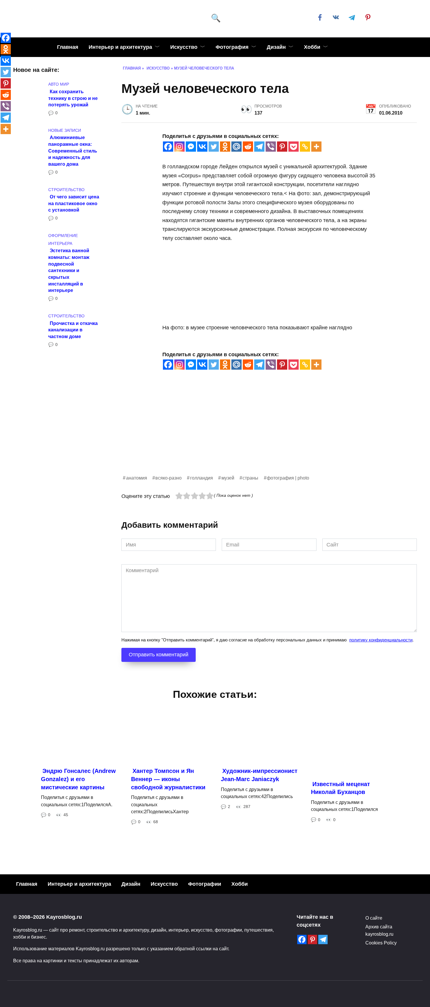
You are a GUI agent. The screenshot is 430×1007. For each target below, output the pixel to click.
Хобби (312, 47)
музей (227, 477)
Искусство (183, 47)
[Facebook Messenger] (191, 146)
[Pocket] (293, 146)
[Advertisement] (269, 433)
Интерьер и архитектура (120, 47)
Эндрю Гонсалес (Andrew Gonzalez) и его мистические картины (78, 779)
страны (250, 477)
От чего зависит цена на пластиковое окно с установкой (73, 203)
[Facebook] (168, 146)
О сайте (373, 918)
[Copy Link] (305, 146)
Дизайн (276, 47)
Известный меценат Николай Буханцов (340, 788)
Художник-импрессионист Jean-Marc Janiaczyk (259, 775)
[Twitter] (214, 146)
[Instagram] (179, 146)
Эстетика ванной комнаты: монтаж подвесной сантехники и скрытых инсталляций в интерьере (68, 270)
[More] (316, 146)
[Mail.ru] (236, 146)
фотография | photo (288, 477)
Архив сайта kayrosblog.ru (379, 930)
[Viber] (271, 146)
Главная (67, 47)
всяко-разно (168, 477)
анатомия (136, 477)
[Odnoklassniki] (225, 146)
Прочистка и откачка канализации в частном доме (73, 329)
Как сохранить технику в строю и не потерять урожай (73, 98)
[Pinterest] (282, 146)
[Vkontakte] (202, 146)
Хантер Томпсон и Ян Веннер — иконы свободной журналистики (168, 779)
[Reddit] (248, 146)
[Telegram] (259, 146)
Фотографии (204, 884)
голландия (201, 477)
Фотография (232, 47)
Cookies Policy (381, 942)
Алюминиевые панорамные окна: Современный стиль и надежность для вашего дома (72, 151)
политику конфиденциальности (380, 639)
